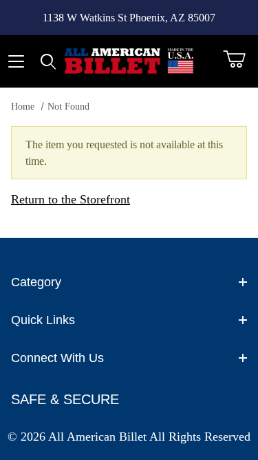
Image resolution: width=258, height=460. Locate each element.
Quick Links (43, 320)
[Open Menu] (16, 61)
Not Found (68, 106)
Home (22, 106)
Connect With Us (57, 358)
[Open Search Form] (48, 61)
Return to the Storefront (70, 199)
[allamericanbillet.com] (129, 60)
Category (36, 282)
